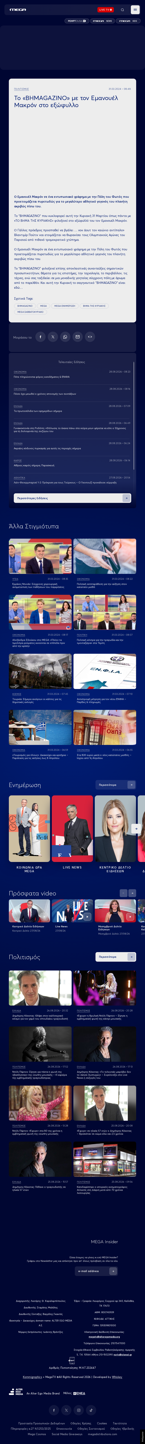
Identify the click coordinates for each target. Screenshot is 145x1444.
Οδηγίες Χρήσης (81, 1423)
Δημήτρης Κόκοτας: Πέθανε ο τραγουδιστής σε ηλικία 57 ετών (39, 1188)
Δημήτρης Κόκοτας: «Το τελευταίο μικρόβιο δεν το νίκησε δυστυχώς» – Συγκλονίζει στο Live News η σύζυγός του (104, 1074)
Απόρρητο (142, 1437)
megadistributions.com (102, 1434)
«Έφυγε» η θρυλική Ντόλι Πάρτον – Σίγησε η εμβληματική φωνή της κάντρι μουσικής (102, 1017)
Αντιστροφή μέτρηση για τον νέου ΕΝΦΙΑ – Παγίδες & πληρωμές (101, 700)
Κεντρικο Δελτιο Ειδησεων (115, 869)
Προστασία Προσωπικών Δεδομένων (41, 1423)
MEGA (43, 306)
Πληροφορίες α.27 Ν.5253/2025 (31, 1428)
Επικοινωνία (64, 1428)
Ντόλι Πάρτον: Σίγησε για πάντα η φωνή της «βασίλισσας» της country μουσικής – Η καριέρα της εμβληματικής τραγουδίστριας (39, 1074)
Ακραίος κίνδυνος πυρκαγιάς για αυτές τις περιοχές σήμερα (47, 448)
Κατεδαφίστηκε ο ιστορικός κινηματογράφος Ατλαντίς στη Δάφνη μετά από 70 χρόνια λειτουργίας (102, 1190)
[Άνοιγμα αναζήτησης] (122, 9)
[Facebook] (40, 336)
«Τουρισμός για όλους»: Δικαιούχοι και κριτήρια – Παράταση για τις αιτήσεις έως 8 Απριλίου (40, 756)
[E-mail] (77, 336)
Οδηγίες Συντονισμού (91, 1428)
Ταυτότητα (120, 1423)
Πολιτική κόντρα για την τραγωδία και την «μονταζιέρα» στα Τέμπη (100, 641)
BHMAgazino (25, 306)
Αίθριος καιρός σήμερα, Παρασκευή (34, 465)
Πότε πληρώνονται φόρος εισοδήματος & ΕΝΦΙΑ (41, 376)
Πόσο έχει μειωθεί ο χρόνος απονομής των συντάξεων (45, 393)
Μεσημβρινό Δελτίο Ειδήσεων (110, 928)
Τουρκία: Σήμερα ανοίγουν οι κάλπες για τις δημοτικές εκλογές (37, 700)
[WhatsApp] (65, 336)
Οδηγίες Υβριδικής (122, 1428)
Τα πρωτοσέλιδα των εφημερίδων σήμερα (38, 411)
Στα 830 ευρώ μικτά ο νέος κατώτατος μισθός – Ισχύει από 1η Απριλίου (104, 756)
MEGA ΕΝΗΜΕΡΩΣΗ (64, 306)
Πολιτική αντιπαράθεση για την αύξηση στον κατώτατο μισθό (102, 585)
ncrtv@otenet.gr (123, 1354)
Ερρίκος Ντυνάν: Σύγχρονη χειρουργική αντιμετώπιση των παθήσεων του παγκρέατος (38, 585)
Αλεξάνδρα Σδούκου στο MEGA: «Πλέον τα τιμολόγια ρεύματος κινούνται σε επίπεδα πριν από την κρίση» (38, 643)
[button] (135, 9)
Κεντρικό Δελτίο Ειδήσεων (28, 926)
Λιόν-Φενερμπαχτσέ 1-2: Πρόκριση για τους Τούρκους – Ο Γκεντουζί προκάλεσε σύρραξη (65, 482)
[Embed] (90, 336)
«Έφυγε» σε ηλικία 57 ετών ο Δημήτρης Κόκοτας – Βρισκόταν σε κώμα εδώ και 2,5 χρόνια (104, 1132)
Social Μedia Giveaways (67, 1434)
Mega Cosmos (37, 1434)
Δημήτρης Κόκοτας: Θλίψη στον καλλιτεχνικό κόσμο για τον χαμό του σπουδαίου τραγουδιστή (40, 1017)
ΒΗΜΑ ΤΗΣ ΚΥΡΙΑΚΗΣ (94, 306)
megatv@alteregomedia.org (104, 1336)
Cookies (102, 1423)
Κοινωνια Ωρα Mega (29, 869)
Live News (72, 867)
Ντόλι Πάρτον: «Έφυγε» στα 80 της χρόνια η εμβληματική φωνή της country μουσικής (37, 1132)
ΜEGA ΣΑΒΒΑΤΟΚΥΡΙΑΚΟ (31, 312)
